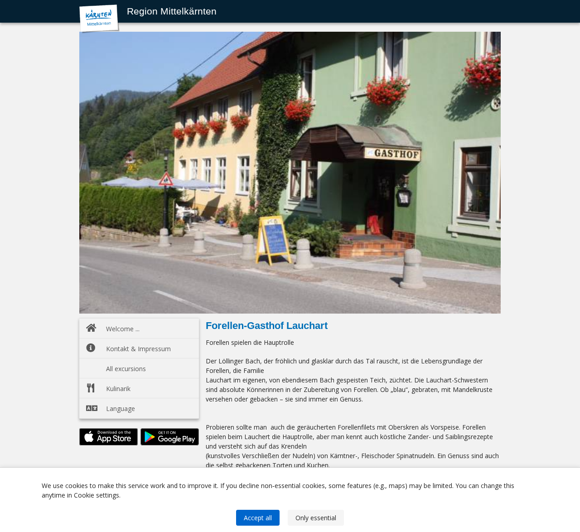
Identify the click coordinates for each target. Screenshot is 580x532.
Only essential (315, 517)
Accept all (258, 517)
